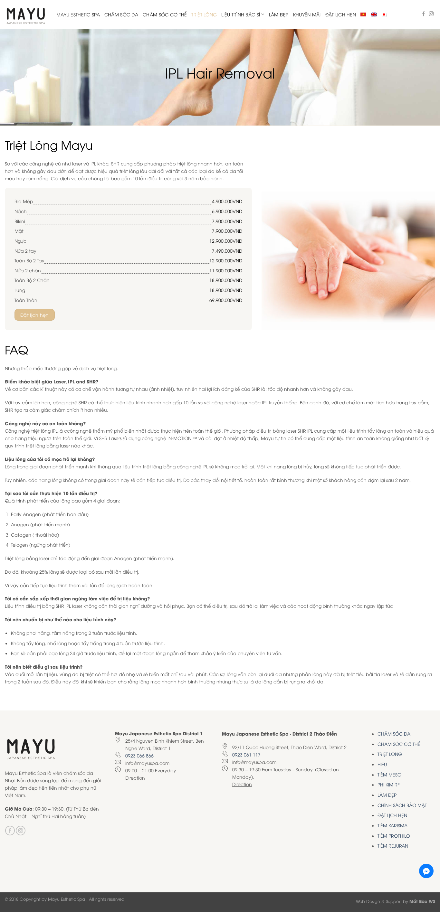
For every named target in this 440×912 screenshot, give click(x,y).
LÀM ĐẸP (387, 795)
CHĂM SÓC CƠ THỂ (399, 744)
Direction (135, 778)
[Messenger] (426, 871)
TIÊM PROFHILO (394, 835)
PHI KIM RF (389, 784)
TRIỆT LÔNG (390, 754)
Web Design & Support (379, 901)
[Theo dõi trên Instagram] (431, 14)
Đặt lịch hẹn (340, 14)
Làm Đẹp (279, 14)
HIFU (382, 764)
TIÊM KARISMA (392, 825)
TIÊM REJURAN (393, 845)
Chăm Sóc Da (121, 14)
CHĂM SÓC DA (394, 733)
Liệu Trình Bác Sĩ (240, 14)
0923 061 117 (246, 754)
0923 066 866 (139, 755)
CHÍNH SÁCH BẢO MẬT (402, 805)
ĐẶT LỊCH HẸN (392, 815)
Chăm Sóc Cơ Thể (165, 14)
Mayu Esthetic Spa (78, 14)
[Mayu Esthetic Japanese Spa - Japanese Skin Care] (26, 15)
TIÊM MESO (389, 774)
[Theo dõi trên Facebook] (423, 14)
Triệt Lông (204, 14)
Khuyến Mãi (307, 14)
